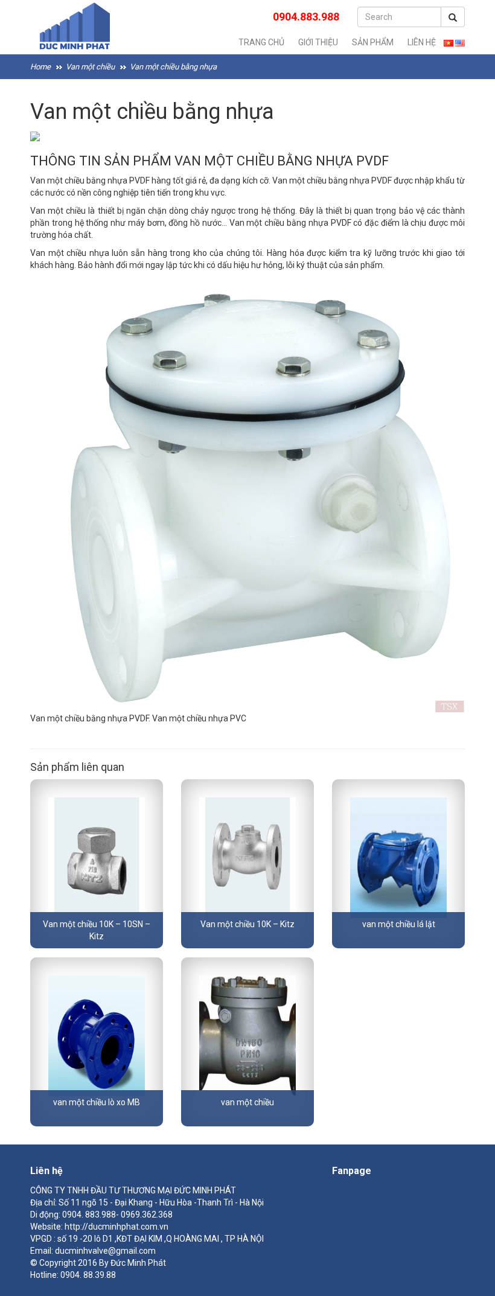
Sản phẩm (373, 42)
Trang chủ (261, 42)
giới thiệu (318, 42)
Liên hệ (421, 42)
